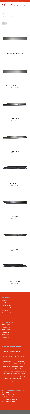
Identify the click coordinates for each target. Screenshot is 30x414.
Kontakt (4, 302)
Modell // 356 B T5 (6, 332)
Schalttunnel (23, 371)
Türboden (19, 378)
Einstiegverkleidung (20, 353)
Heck (4, 358)
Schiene (4, 373)
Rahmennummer (6, 371)
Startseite (4, 300)
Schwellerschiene (16, 373)
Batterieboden (5, 351)
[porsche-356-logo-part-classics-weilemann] (12, 5)
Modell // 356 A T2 (6, 329)
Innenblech (15, 358)
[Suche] (17, 5)
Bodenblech (18, 351)
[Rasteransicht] (3, 23)
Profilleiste (12, 368)
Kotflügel (14, 361)
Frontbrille (22, 356)
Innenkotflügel (20, 358)
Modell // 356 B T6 (6, 334)
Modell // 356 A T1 (6, 327)
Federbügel (10, 356)
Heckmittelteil (8, 358)
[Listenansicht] (6, 23)
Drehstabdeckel (13, 353)
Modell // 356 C (5, 337)
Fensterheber (16, 356)
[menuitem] (17, 5)
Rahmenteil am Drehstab (15, 371)
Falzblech (5, 356)
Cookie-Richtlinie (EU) (7, 312)
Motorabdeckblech (6, 366)
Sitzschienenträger (6, 376)
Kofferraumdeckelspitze (7, 361)
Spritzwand (13, 376)
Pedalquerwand (6, 368)
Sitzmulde (23, 373)
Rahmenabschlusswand (19, 368)
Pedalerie (21, 366)
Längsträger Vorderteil (22, 363)
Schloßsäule (9, 373)
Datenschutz (5, 310)
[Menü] (21, 5)
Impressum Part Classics (8, 307)
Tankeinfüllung (5, 378)
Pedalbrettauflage (14, 366)
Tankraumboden (13, 378)
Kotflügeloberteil (21, 361)
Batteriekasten (12, 351)
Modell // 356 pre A (6, 324)
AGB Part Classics (6, 305)
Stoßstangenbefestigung (21, 376)
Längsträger (5, 363)
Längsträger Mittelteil (13, 363)
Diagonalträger (5, 353)
